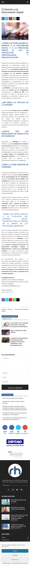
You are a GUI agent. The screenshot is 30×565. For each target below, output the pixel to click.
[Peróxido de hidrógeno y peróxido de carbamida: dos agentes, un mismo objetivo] (6, 526)
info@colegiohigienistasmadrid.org (19, 485)
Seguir (11, 425)
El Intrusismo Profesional (21, 309)
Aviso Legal (25, 563)
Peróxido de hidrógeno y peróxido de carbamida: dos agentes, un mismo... (18, 526)
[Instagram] (12, 489)
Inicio (3, 6)
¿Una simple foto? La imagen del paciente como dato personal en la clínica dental (19, 324)
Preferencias (15, 559)
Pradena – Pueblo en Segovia (7, 310)
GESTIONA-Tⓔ (9, 6)
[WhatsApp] (14, 18)
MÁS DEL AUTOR (7, 318)
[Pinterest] (10, 18)
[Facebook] (3, 18)
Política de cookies (7, 563)
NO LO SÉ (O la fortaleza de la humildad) (13, 398)
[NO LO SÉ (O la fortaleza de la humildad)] (6, 502)
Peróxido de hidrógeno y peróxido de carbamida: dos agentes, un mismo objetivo (15, 413)
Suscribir (25, 425)
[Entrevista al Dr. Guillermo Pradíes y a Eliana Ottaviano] (6, 509)
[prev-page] (3, 349)
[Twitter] (6, 18)
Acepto (15, 551)
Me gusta (4, 425)
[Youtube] (21, 489)
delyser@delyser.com (8, 292)
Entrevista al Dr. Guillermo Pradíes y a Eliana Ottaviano (13, 402)
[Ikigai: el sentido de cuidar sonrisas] (6, 332)
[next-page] (5, 349)
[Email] (18, 18)
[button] (2, 2)
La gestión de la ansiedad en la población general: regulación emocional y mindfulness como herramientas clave (19, 341)
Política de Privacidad (17, 563)
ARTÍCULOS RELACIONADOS (10, 316)
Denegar (15, 555)
